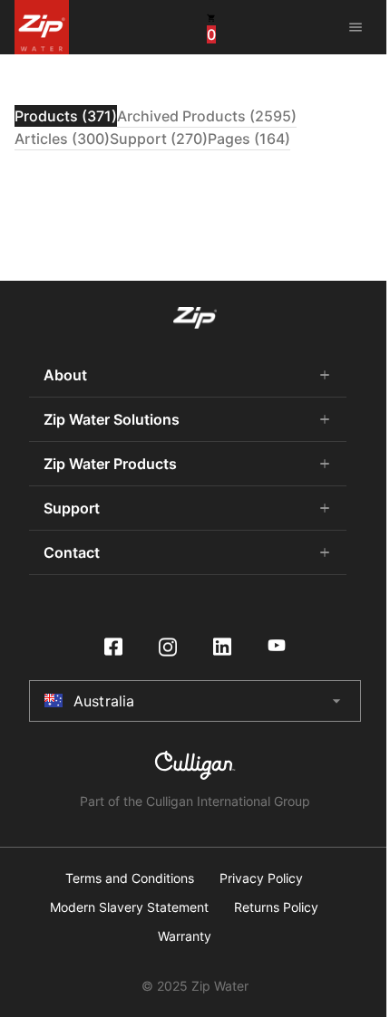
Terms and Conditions (129, 878)
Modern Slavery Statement (129, 907)
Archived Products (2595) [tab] (207, 116)
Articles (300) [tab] (62, 139)
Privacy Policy (261, 878)
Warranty (184, 936)
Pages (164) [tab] (249, 139)
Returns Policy (276, 907)
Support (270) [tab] (159, 139)
